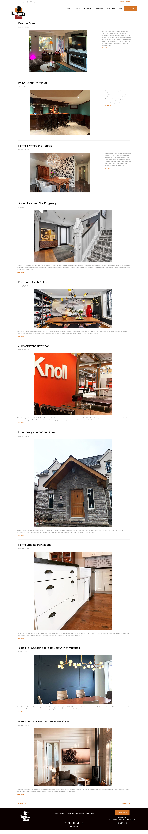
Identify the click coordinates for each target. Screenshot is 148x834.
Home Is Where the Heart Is (35, 146)
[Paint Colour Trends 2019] (60, 112)
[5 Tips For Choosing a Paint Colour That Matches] (73, 679)
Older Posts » (126, 803)
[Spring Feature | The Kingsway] (73, 236)
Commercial (99, 9)
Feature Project (27, 23)
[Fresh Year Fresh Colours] (73, 308)
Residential (87, 9)
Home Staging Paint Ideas (34, 545)
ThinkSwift (75, 826)
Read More (105, 48)
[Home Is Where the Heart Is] (60, 172)
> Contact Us (131, 9)
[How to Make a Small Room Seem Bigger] (73, 757)
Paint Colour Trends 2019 (33, 83)
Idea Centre (111, 9)
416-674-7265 (125, 1)
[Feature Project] (58, 51)
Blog (120, 9)
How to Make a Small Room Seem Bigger (44, 721)
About (78, 9)
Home (69, 9)
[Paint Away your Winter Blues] (73, 483)
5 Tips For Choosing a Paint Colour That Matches (49, 648)
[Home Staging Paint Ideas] (73, 591)
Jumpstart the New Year (33, 346)
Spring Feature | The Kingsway (37, 203)
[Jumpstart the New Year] (73, 384)
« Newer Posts (22, 803)
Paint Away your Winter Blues (36, 432)
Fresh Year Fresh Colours (33, 282)
